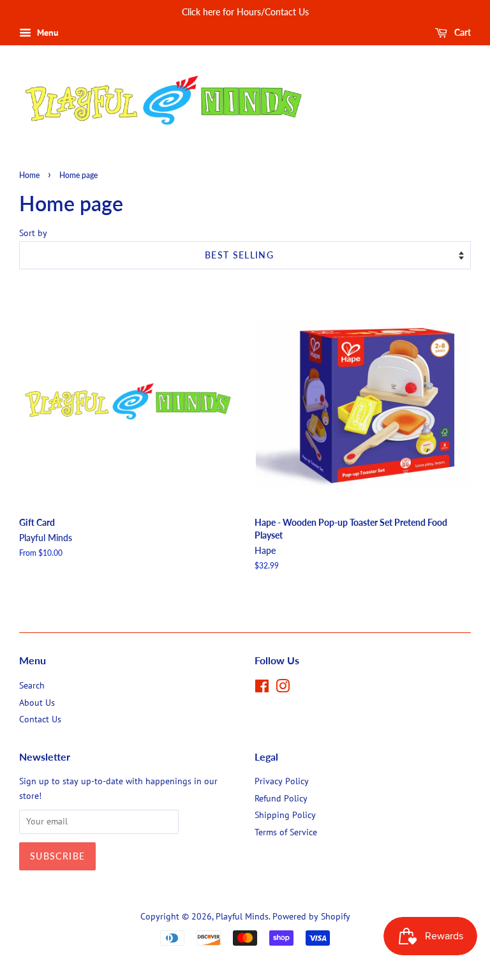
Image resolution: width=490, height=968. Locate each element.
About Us (37, 702)
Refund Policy (281, 798)
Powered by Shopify (311, 916)
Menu (46, 32)
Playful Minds (242, 916)
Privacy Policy (282, 781)
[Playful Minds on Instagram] (283, 688)
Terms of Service (286, 832)
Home (29, 175)
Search (32, 685)
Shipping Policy (285, 815)
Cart (461, 32)
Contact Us (40, 719)
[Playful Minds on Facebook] (262, 688)
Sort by (33, 233)
